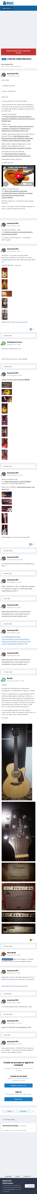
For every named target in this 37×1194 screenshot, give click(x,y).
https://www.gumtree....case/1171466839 (18, 481)
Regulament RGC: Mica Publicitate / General (18, 52)
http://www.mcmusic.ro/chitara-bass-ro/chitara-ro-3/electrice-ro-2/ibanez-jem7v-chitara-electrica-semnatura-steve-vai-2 (18, 128)
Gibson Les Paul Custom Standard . (16, 379)
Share (9, 1111)
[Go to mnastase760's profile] (4, 75)
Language (8, 1176)
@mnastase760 (7, 959)
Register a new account (18, 1085)
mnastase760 (8, 64)
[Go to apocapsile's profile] (4, 954)
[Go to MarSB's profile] (4, 680)
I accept (30, 1186)
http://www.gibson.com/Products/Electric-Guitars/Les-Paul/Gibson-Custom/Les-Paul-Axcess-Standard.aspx (18, 119)
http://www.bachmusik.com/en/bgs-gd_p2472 (16, 148)
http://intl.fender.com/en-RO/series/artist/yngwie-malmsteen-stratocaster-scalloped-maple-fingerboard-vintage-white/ (17, 138)
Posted (13, 76)
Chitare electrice (16, 66)
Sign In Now (18, 1099)
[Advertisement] (18, 30)
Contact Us (27, 1176)
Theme (17, 1176)
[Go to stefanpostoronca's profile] (4, 343)
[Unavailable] (5, 273)
